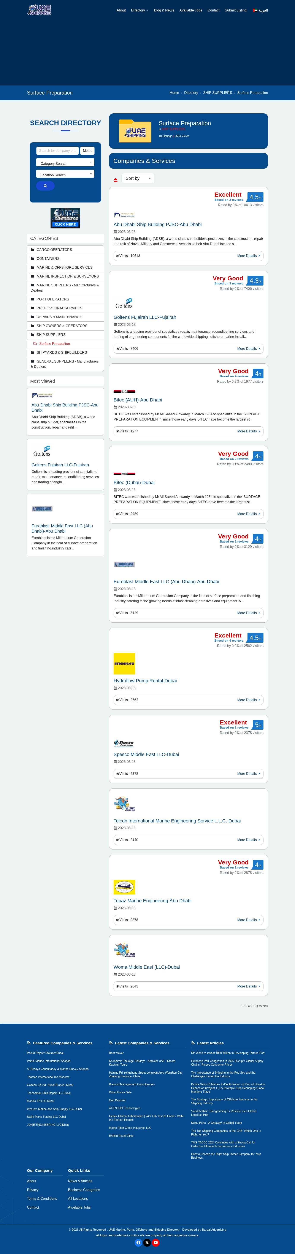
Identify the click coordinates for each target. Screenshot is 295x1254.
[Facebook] (138, 1243)
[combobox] (65, 162)
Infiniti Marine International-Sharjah (48, 1061)
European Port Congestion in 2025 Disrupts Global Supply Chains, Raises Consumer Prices (227, 1062)
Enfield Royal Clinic (121, 1135)
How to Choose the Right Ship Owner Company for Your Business (226, 1155)
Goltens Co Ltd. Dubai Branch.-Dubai (50, 1085)
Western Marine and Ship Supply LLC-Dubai (54, 1109)
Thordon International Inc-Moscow (48, 1077)
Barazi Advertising (214, 1229)
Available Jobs (190, 10)
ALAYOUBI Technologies (124, 1108)
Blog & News (164, 10)
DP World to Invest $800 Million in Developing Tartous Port (228, 1053)
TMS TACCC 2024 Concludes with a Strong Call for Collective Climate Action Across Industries (223, 1144)
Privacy (32, 1190)
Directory (138, 10)
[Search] (45, 186)
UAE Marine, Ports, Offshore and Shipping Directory (144, 1229)
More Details (247, 256)
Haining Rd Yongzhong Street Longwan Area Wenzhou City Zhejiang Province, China (145, 1074)
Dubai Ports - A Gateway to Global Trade (216, 1122)
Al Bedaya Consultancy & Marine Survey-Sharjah (58, 1069)
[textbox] (65, 164)
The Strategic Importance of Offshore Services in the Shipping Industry (224, 1101)
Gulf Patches (117, 1100)
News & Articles (80, 1181)
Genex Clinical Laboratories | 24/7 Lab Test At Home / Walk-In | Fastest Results (146, 1117)
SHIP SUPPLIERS (217, 93)
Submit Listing (236, 10)
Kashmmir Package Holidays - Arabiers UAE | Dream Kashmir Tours (142, 1062)
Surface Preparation (252, 93)
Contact (213, 10)
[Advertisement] (147, 53)
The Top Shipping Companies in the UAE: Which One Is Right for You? (226, 1132)
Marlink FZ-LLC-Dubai (40, 1101)
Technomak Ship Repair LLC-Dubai (49, 1093)
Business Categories (84, 1190)
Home (174, 93)
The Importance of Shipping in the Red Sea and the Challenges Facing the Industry (223, 1074)
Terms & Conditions (42, 1198)
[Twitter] (147, 1243)
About (121, 10)
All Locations (78, 1198)
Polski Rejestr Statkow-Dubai (45, 1053)
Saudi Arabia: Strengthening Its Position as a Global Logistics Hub (223, 1112)
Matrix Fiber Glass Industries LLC (130, 1127)
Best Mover (116, 1053)
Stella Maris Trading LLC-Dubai (46, 1116)
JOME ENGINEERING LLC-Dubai (48, 1124)
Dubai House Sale (120, 1092)
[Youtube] (156, 1243)
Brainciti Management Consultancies (132, 1084)
